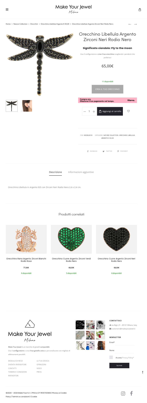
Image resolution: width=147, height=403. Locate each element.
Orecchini (34, 24)
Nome (111, 350)
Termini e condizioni (21, 396)
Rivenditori (13, 375)
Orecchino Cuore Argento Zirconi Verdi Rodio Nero (71, 260)
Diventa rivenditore (17, 364)
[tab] (55, 172)
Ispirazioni (41, 364)
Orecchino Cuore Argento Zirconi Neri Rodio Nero (116, 260)
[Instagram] (123, 393)
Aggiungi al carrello (111, 111)
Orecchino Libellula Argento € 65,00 (55, 24)
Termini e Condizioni (17, 372)
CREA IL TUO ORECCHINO (107, 89)
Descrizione (55, 172)
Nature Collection (20, 24)
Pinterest (124, 151)
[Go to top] (142, 372)
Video (39, 368)
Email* (112, 342)
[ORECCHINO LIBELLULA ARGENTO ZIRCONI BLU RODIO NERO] (134, 24)
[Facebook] (131, 393)
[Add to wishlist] (128, 111)
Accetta (125, 357)
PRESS (39, 372)
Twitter (109, 151)
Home (8, 24)
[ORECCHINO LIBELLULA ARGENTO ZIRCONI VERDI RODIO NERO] (129, 24)
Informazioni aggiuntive (81, 172)
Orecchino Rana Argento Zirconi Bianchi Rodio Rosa (26, 260)
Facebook (94, 151)
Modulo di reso (15, 361)
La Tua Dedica (43, 361)
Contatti (12, 368)
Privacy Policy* (128, 357)
